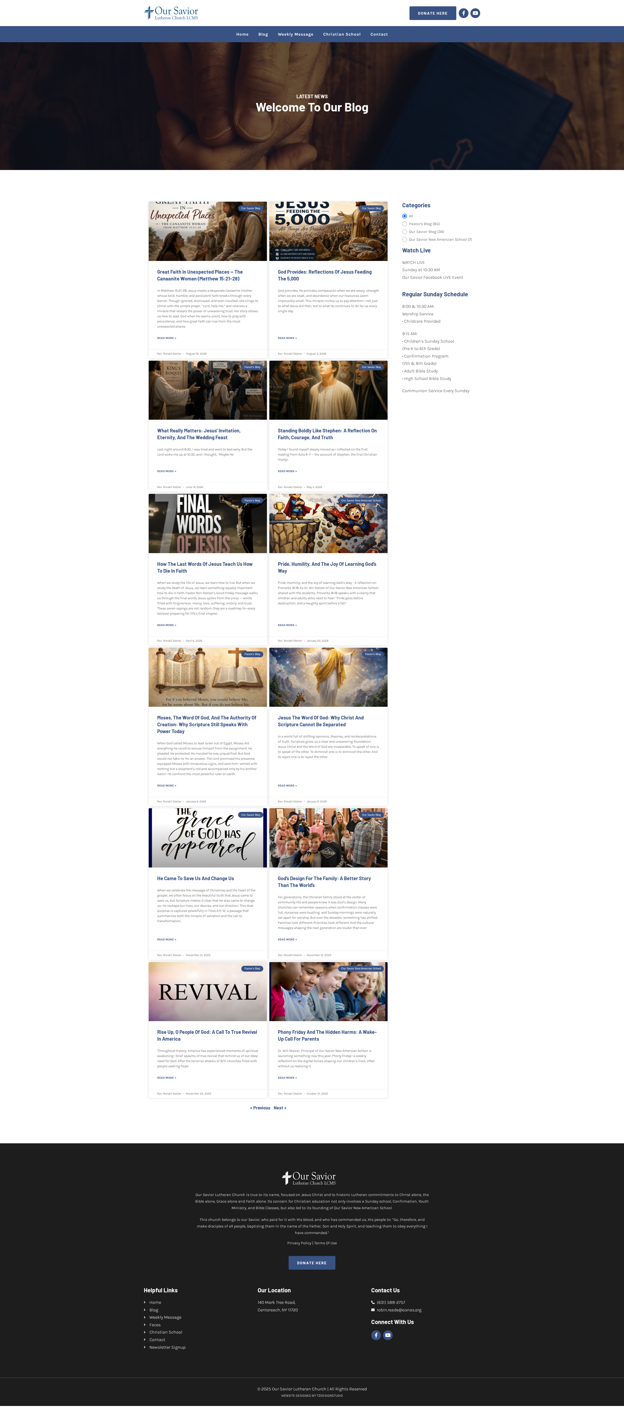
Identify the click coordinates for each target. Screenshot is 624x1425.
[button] (437, 216)
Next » (280, 1107)
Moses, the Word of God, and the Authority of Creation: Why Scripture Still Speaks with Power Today (206, 724)
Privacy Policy (299, 1243)
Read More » (166, 338)
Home (242, 34)
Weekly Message (295, 34)
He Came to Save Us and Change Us (195, 878)
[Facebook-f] (463, 13)
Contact (379, 34)
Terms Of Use (325, 1243)
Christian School (342, 34)
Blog (263, 34)
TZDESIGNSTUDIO (330, 1396)
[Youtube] (475, 13)
